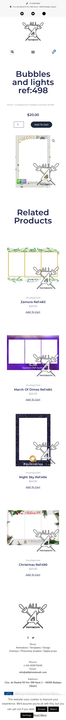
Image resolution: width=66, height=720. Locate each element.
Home (10, 105)
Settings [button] (27, 715)
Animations (22, 647)
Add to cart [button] (33, 312)
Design (46, 647)
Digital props (50, 651)
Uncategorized (21, 105)
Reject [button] (53, 709)
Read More (40, 715)
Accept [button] (41, 709)
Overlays (14, 651)
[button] (12, 52)
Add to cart (41, 124)
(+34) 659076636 (33, 665)
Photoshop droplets (31, 651)
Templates (35, 647)
